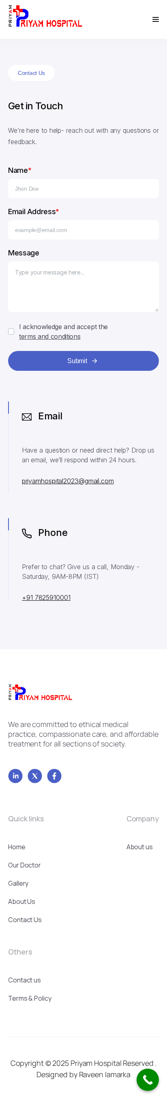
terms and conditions (50, 336)
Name (19, 170)
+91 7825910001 (46, 597)
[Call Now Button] (148, 1080)
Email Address (33, 211)
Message (23, 253)
